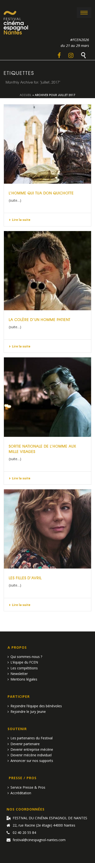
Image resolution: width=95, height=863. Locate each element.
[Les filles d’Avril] (47, 529)
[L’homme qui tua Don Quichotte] (47, 144)
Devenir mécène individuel (31, 755)
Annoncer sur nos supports (31, 760)
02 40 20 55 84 (24, 832)
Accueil (26, 95)
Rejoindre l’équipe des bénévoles (36, 706)
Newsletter (19, 673)
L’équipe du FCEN (24, 662)
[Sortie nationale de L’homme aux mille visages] (47, 397)
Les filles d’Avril (25, 577)
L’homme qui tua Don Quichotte (41, 192)
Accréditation (20, 793)
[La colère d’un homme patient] (47, 270)
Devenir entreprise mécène (31, 749)
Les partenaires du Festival (31, 738)
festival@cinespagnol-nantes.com (39, 840)
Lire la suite (21, 220)
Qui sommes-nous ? (26, 656)
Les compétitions (24, 668)
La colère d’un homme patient (39, 319)
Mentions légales (23, 679)
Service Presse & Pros (27, 787)
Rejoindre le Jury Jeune (28, 711)
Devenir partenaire (25, 744)
